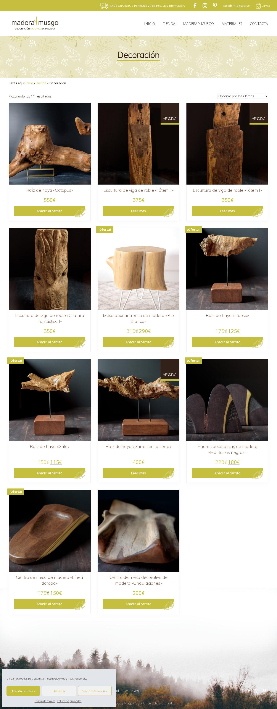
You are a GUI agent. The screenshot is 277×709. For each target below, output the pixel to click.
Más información (173, 6)
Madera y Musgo (122, 703)
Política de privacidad (69, 701)
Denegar (59, 691)
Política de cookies (45, 701)
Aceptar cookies (23, 691)
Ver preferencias (94, 691)
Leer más (138, 211)
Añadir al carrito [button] (50, 211)
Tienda (41, 83)
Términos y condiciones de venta (119, 691)
